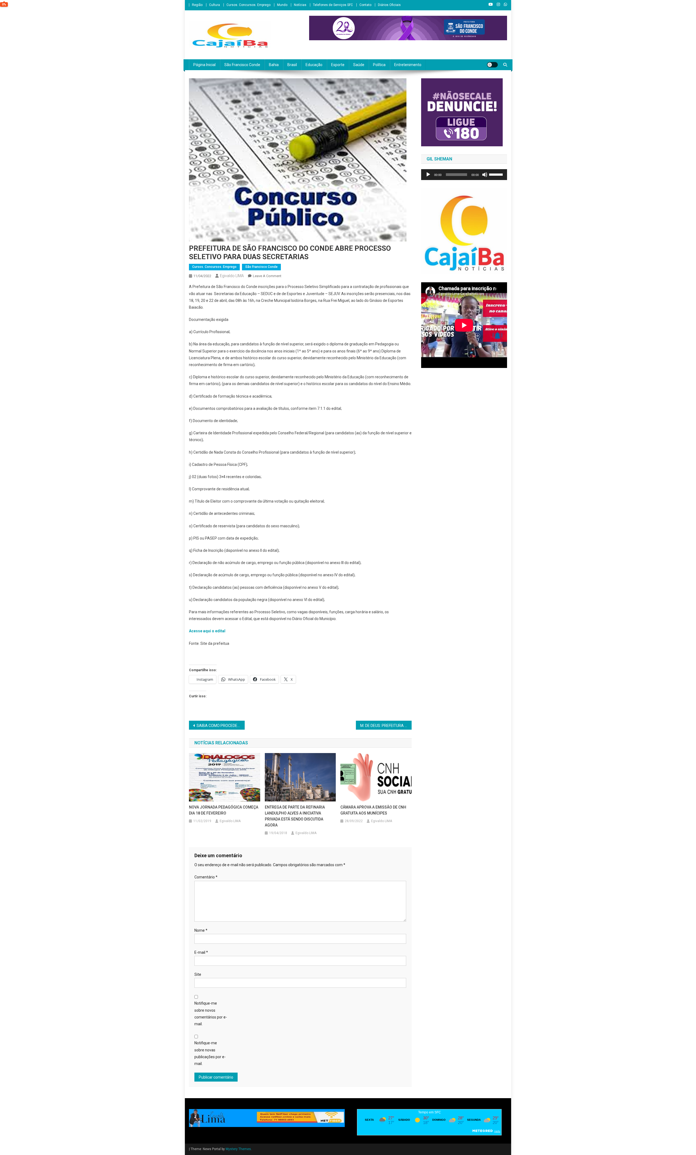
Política (379, 65)
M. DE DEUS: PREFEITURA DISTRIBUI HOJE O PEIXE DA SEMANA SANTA (386, 725)
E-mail (201, 952)
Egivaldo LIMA (232, 276)
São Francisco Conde (242, 65)
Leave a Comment (267, 276)
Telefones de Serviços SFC (333, 5)
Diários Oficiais (389, 5)
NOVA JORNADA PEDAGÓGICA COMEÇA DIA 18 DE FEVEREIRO (223, 810)
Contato (365, 5)
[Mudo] (484, 174)
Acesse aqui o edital (207, 631)
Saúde (358, 65)
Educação (314, 65)
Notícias (300, 5)
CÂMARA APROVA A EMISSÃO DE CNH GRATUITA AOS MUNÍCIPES (373, 810)
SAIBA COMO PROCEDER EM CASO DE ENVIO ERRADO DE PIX (221, 725)
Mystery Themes (238, 1149)
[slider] (496, 174)
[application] (464, 174)
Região (197, 5)
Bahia (274, 65)
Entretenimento (407, 65)
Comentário (205, 877)
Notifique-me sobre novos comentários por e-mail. (210, 1013)
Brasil (292, 65)
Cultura (214, 5)
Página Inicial (204, 65)
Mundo (282, 5)
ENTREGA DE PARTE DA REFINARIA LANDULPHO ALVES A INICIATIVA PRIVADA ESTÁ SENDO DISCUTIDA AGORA (295, 816)
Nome (200, 930)
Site (197, 974)
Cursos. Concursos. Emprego (248, 5)
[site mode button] (492, 64)
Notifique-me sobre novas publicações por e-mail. (210, 1053)
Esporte (337, 65)
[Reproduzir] (428, 174)
